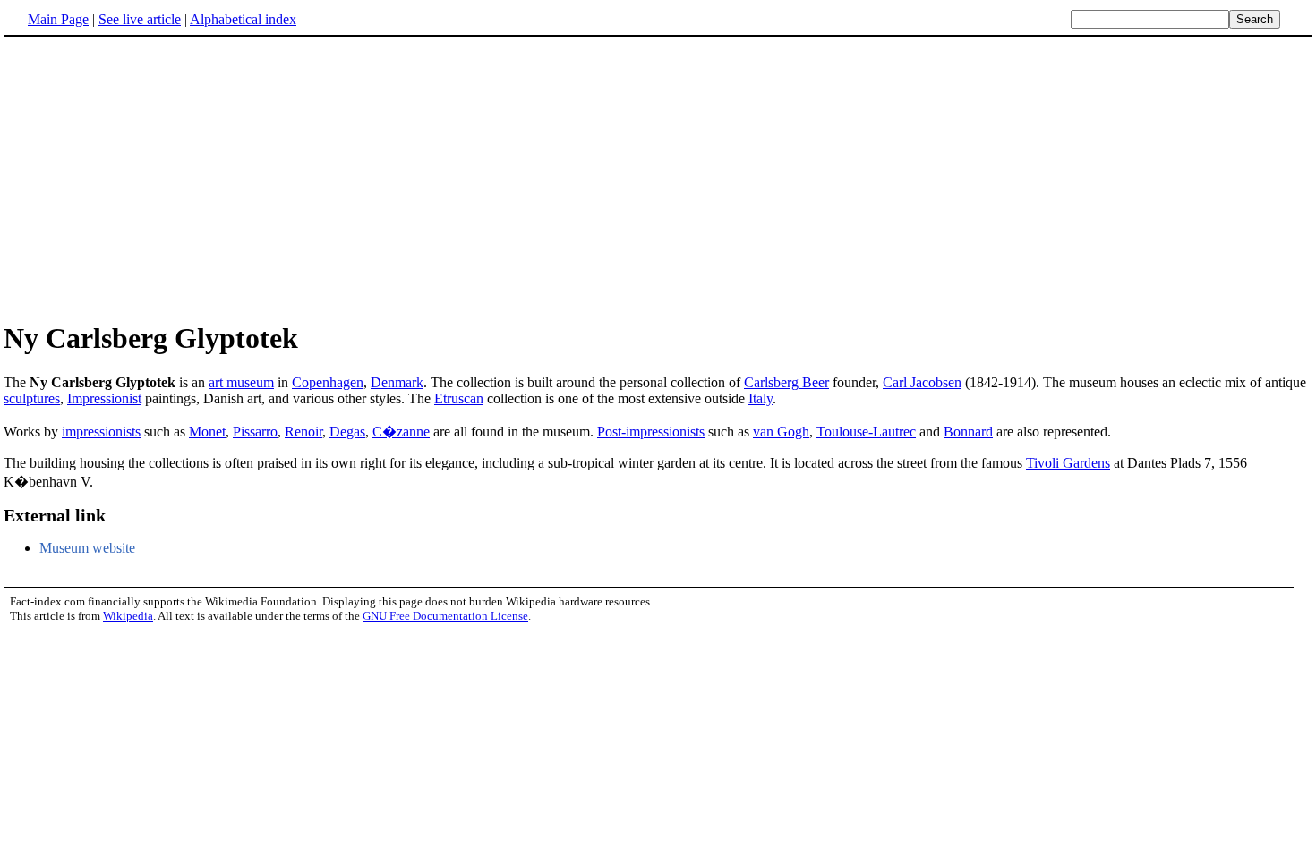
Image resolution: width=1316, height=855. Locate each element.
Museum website (87, 547)
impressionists (101, 431)
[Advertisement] (154, 178)
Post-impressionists (651, 431)
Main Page (58, 19)
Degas (347, 431)
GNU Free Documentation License (445, 615)
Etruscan (458, 398)
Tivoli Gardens (1068, 462)
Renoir (303, 431)
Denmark (397, 382)
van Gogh (781, 431)
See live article (139, 19)
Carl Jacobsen (922, 382)
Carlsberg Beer (786, 382)
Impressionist (104, 398)
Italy (760, 398)
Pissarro (255, 431)
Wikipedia (128, 615)
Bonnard (968, 431)
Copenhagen (327, 382)
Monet (207, 431)
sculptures (32, 398)
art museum (241, 382)
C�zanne (401, 431)
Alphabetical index (243, 19)
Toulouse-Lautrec (866, 431)
